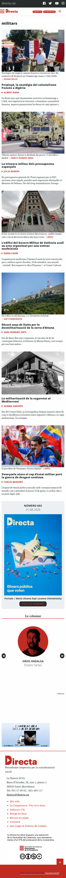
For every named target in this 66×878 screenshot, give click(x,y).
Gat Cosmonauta (13, 319)
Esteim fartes (33, 665)
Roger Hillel (11, 79)
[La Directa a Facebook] (44, 3)
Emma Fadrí (11, 253)
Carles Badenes (13, 481)
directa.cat (9, 3)
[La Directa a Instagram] (63, 3)
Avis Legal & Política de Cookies (28, 826)
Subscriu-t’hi (17, 809)
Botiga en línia (18, 813)
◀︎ (4, 655)
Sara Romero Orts (15, 332)
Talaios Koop (39, 873)
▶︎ (63, 655)
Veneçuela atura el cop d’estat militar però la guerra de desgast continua (32, 475)
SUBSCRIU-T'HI (37, 12)
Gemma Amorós (13, 406)
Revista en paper (19, 817)
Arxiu (50, 237)
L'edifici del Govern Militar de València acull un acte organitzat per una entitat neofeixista (33, 245)
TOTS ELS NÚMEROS (33, 603)
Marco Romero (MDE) (22, 158)
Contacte (15, 821)
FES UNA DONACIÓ (49, 12)
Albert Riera (11, 92)
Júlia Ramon (11, 171)
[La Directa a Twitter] (50, 3)
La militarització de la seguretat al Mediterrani (26, 400)
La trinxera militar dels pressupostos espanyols (28, 165)
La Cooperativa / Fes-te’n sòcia (27, 805)
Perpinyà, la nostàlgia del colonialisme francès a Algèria (29, 86)
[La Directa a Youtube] (57, 3)
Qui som (15, 801)
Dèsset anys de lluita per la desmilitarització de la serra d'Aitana (28, 326)
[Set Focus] (59, 11)
